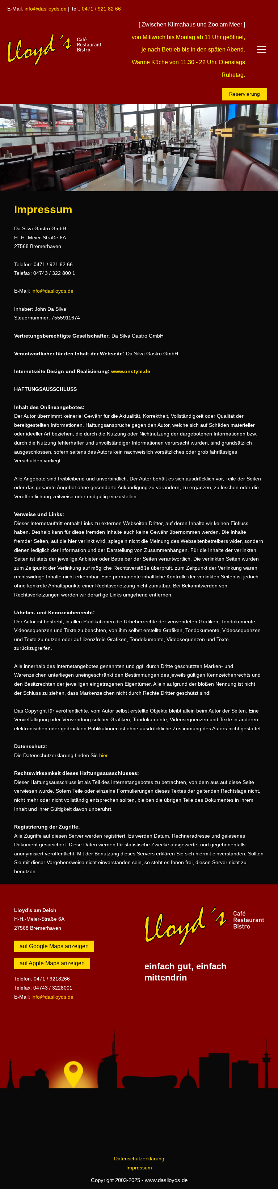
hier (103, 755)
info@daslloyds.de (46, 9)
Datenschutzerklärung (139, 1158)
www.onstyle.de (130, 371)
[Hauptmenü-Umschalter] (261, 49)
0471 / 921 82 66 (101, 9)
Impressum (139, 1168)
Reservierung (244, 94)
